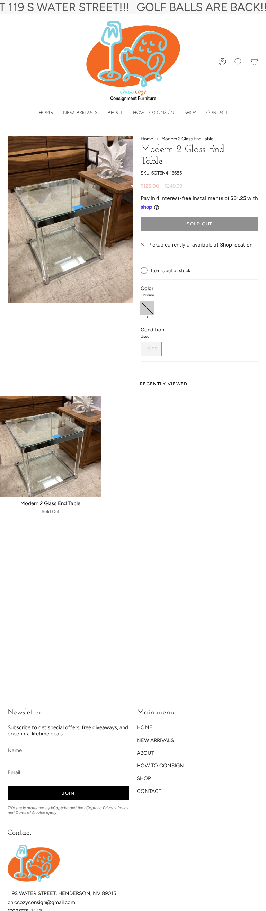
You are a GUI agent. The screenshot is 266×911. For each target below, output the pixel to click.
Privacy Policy (115, 807)
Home (147, 138)
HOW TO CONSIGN (160, 765)
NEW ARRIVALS (155, 740)
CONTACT (149, 791)
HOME (144, 727)
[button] (190, 113)
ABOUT (145, 753)
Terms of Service (30, 812)
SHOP (144, 778)
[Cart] (254, 62)
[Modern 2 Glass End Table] (50, 446)
